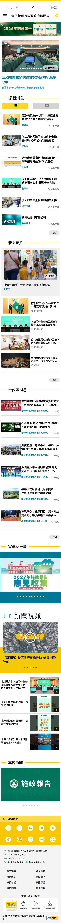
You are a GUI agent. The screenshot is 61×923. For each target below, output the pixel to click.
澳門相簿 (11, 888)
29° (39, 7)
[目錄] (4, 16)
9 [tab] (40, 596)
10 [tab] (43, 596)
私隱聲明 (40, 882)
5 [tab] (29, 596)
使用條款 (40, 888)
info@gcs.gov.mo (16, 858)
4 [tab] (26, 596)
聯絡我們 (40, 877)
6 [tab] (31, 596)
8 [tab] (37, 596)
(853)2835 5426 (37, 862)
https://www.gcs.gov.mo (19, 854)
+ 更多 (54, 233)
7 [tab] (34, 596)
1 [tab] (17, 596)
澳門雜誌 (11, 877)
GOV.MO (11, 871)
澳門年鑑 (11, 882)
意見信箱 (40, 871)
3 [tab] (23, 596)
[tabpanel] (30, 575)
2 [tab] (20, 596)
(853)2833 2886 (15, 862)
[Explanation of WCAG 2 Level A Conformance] (52, 918)
